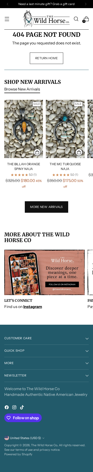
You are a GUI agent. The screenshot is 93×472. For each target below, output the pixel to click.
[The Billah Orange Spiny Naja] (23, 129)
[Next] (85, 4)
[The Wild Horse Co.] (46, 19)
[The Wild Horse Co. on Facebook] (7, 408)
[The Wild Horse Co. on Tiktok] (22, 408)
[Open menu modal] (7, 19)
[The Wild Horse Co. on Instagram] (15, 408)
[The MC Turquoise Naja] (65, 129)
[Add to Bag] (37, 152)
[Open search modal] (76, 19)
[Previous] (7, 4)
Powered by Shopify (18, 454)
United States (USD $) (25, 438)
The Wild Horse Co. (44, 445)
